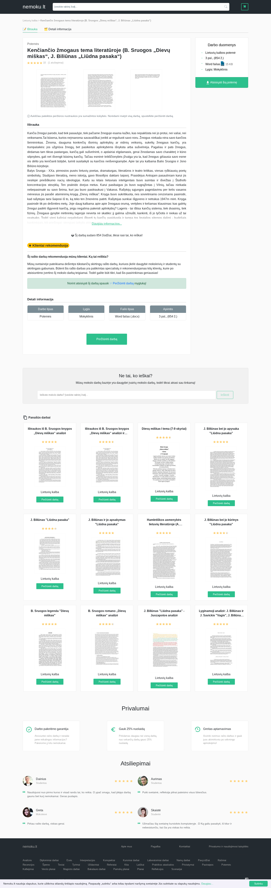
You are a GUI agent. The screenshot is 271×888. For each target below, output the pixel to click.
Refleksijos (158, 869)
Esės (69, 860)
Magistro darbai (71, 869)
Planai (140, 869)
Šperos (46, 864)
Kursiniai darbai (131, 860)
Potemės (45, 316)
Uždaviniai (93, 864)
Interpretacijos (87, 860)
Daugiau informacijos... (107, 223)
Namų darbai (183, 860)
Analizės (27, 860)
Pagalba (155, 846)
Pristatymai (188, 864)
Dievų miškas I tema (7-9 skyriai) (164, 428)
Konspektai (109, 860)
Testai (61, 864)
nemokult (34, 7)
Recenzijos (28, 864)
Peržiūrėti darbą (106, 339)
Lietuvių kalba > (31, 20)
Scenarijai (176, 869)
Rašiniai (222, 860)
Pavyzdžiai (204, 860)
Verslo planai (48, 869)
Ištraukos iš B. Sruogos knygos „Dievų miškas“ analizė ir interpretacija (107, 433)
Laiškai (140, 864)
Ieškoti (225, 394)
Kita (126, 864)
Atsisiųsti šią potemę (223, 82)
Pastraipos (207, 864)
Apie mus (126, 846)
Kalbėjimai (28, 869)
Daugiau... (207, 883)
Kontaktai (184, 846)
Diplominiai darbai (49, 860)
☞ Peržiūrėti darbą (122, 283)
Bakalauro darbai (96, 869)
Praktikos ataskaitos (163, 864)
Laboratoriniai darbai (158, 860)
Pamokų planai (121, 869)
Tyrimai (76, 864)
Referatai (112, 864)
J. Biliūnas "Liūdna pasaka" (49, 519)
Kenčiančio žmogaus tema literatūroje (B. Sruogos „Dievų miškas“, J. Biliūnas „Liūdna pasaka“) (95, 20)
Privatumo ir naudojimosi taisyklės (228, 846)
